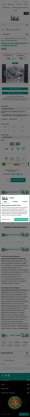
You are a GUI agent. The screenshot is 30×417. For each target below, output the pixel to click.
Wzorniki (25, 4)
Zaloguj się (17, 29)
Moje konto (5, 389)
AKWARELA (9, 345)
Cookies (26, 13)
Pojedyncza (5, 119)
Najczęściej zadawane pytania (20, 7)
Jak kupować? (10, 4)
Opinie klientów (6, 7)
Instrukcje (18, 4)
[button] (12, 58)
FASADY (24, 345)
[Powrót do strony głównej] (1, 39)
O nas (3, 4)
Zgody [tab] (5, 201)
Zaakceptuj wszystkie (21, 219)
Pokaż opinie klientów (9, 360)
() (5, 29)
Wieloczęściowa (13, 119)
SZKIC (3, 345)
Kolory (16, 38)
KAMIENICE (17, 342)
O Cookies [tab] (24, 201)
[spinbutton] (8, 58)
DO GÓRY (22, 414)
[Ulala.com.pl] (15, 18)
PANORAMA (25, 342)
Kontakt (15, 10)
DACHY (10, 342)
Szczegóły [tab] (15, 201)
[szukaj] (27, 24)
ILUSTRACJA (17, 345)
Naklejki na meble (9, 38)
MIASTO (4, 342)
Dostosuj (7, 219)
